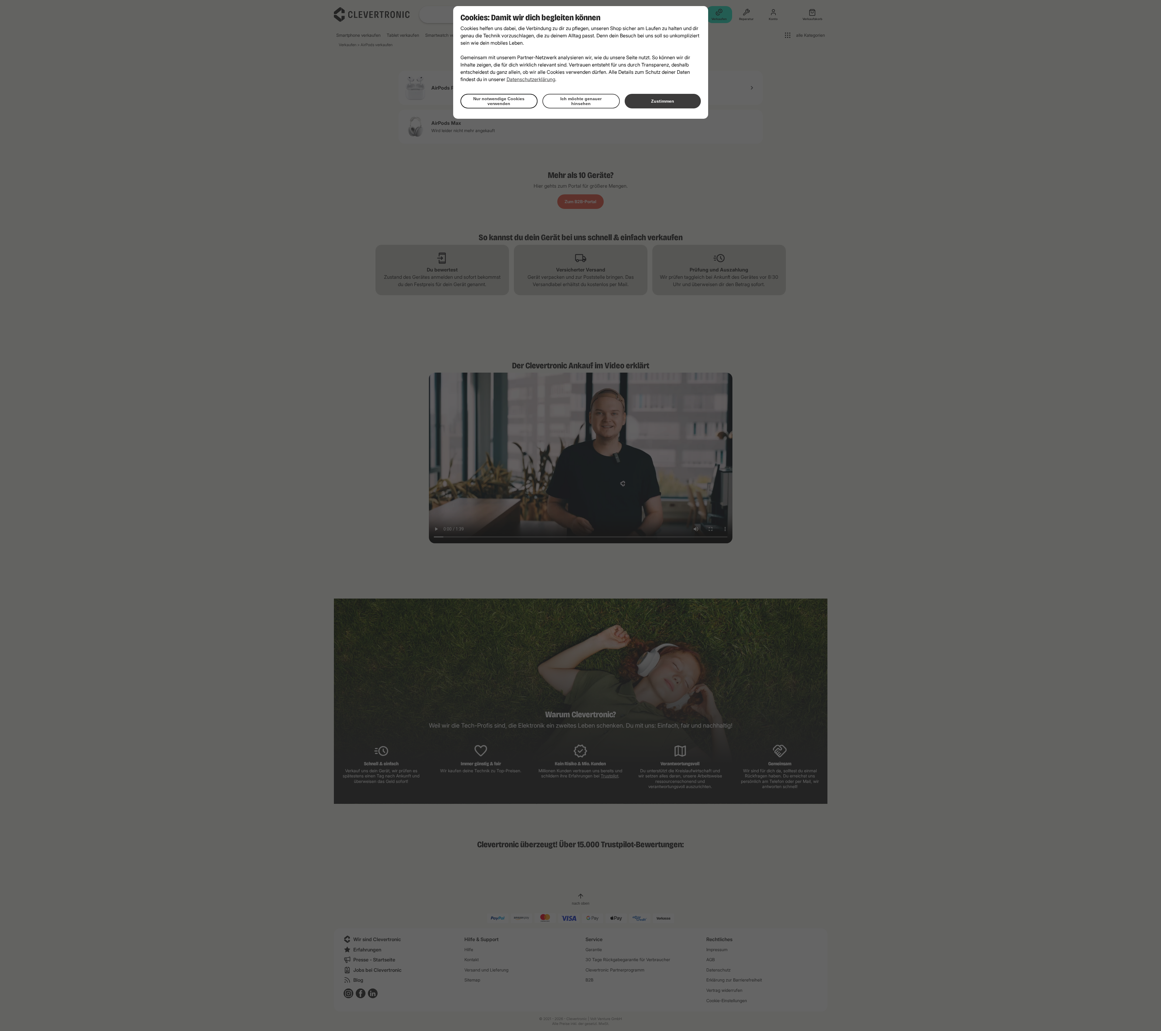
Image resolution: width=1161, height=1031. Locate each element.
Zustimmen (662, 101)
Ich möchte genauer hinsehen (581, 101)
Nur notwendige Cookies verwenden (498, 101)
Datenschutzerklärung (531, 79)
